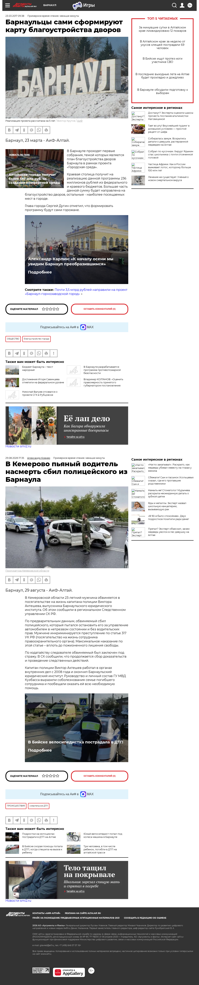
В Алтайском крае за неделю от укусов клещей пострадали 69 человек (162, 45)
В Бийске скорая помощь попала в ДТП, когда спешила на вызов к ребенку (42, 849)
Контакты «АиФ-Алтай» (46, 913)
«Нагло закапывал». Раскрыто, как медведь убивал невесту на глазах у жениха (170, 467)
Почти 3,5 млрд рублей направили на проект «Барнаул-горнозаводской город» (76, 292)
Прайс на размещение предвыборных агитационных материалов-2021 (76, 918)
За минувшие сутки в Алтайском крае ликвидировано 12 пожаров (162, 29)
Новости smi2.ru (18, 446)
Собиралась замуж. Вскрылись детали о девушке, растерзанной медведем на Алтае (168, 141)
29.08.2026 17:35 (14, 457)
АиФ (80, 120)
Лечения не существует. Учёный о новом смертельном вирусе (168, 179)
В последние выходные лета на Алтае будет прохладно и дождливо (162, 76)
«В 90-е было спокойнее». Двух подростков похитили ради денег (168, 517)
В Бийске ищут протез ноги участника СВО (162, 60)
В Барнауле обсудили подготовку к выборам (162, 91)
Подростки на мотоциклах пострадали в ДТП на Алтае (39, 835)
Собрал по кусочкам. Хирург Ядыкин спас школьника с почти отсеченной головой (170, 154)
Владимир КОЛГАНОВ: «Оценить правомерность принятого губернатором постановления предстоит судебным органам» (95, 384)
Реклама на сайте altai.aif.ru (83, 913)
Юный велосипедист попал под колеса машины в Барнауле (103, 835)
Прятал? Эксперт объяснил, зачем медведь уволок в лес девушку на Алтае (168, 531)
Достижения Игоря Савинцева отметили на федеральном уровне (43, 381)
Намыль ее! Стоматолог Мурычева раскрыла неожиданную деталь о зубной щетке (169, 493)
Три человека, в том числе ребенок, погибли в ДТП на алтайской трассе (100, 849)
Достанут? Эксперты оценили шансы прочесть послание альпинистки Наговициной (170, 115)
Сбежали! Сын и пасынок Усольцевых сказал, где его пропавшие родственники (171, 480)
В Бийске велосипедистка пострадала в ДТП (75, 742)
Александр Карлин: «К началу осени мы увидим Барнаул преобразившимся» (70, 261)
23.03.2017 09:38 (14, 15)
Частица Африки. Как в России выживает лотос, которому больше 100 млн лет (169, 167)
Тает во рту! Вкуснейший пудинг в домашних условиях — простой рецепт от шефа (168, 128)
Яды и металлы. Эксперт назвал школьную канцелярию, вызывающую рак (167, 506)
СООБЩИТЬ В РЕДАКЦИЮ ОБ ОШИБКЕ (145, 918)
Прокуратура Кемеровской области (27, 570)
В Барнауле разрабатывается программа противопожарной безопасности (102, 370)
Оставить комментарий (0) (100, 309)
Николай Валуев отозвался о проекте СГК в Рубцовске (40, 393)
